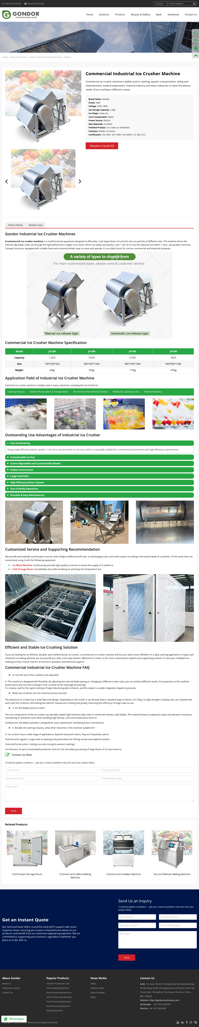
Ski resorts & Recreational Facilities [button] (90, 391)
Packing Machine (54, 1010)
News (159, 14)
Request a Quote (100, 145)
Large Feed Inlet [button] (19, 476)
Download (173, 14)
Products (120, 14)
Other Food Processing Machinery (45, 57)
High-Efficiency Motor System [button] (27, 482)
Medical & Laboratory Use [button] (126, 391)
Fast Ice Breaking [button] (20, 443)
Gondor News (97, 988)
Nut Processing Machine (58, 1006)
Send (13, 810)
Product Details (15, 225)
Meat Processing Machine (59, 992)
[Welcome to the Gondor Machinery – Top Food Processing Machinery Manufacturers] (20, 14)
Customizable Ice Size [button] (22, 457)
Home (89, 14)
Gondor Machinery (29, 1022)
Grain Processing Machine (59, 997)
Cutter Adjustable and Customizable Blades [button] (35, 463)
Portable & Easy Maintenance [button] (27, 495)
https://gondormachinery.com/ (164, 1000)
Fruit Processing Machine (58, 1001)
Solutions (104, 14)
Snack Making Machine (57, 988)
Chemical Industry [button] (153, 391)
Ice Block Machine (22, 565)
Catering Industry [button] (16, 391)
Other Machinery (18, 57)
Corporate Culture (11, 988)
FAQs (93, 997)
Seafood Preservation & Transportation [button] (49, 391)
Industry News (98, 992)
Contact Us (191, 14)
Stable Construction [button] (21, 469)
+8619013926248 (13, 3)
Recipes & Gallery (140, 14)
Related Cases (36, 225)
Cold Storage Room (22, 569)
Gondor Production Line (58, 983)
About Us (6, 983)
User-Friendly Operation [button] (24, 488)
